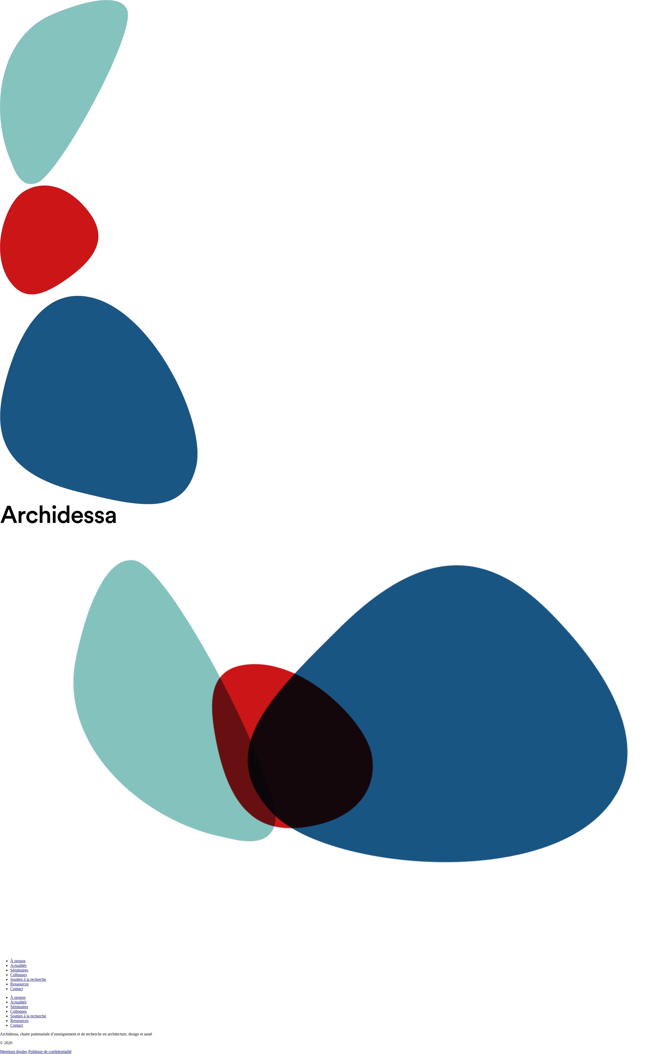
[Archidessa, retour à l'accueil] (329, 730)
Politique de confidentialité (50, 1051)
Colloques (18, 975)
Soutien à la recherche (28, 979)
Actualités (18, 965)
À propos (17, 961)
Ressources (19, 984)
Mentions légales (13, 1051)
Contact (16, 988)
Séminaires (19, 970)
